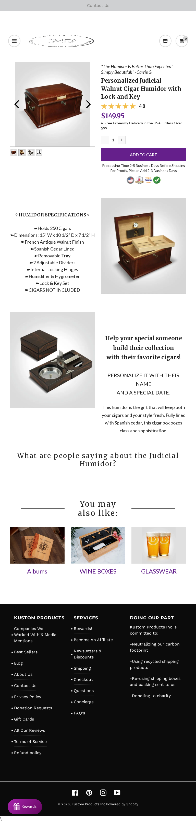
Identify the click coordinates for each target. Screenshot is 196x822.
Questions (84, 690)
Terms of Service (30, 741)
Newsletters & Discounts (87, 654)
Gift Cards (24, 719)
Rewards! (83, 628)
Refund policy (27, 752)
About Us (23, 674)
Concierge (84, 701)
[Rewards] (25, 806)
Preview (16, 104)
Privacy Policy (27, 696)
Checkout (83, 679)
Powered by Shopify (122, 804)
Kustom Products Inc (88, 804)
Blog (18, 663)
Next (88, 104)
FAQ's (79, 713)
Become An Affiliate (93, 639)
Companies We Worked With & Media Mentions (35, 634)
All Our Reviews (29, 730)
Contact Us (25, 685)
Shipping (82, 668)
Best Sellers (26, 652)
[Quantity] (105, 140)
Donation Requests (33, 708)
